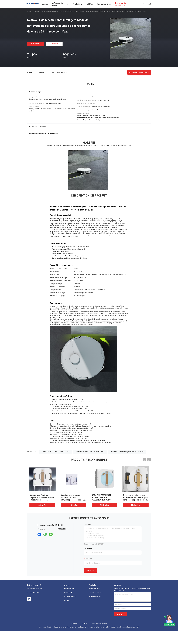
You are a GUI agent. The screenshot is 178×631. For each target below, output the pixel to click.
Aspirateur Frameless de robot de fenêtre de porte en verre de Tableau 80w (104, 497)
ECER (137, 627)
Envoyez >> (120, 614)
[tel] (57, 534)
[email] (39, 534)
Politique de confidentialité (99, 623)
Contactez (90, 570)
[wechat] (51, 534)
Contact (66, 600)
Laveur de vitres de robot (49, 11)
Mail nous (54, 44)
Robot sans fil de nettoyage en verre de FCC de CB (127, 452)
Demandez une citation (139, 72)
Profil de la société (69, 588)
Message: (88, 524)
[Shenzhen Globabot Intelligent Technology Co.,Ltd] (33, 3)
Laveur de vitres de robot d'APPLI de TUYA (55, 452)
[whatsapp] (45, 534)
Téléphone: (88, 559)
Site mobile (85, 623)
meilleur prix (35, 44)
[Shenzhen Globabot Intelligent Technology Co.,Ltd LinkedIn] (29, 599)
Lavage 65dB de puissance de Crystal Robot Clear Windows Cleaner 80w (73, 497)
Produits (37, 11)
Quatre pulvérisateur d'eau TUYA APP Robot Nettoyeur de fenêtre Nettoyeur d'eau (41, 497)
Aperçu (29, 11)
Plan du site (74, 623)
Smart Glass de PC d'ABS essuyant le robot (90, 452)
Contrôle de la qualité (70, 596)
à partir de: (89, 548)
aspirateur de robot (94, 588)
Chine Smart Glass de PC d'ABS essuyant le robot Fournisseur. (56, 627)
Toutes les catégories (95, 596)
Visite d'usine (68, 592)
